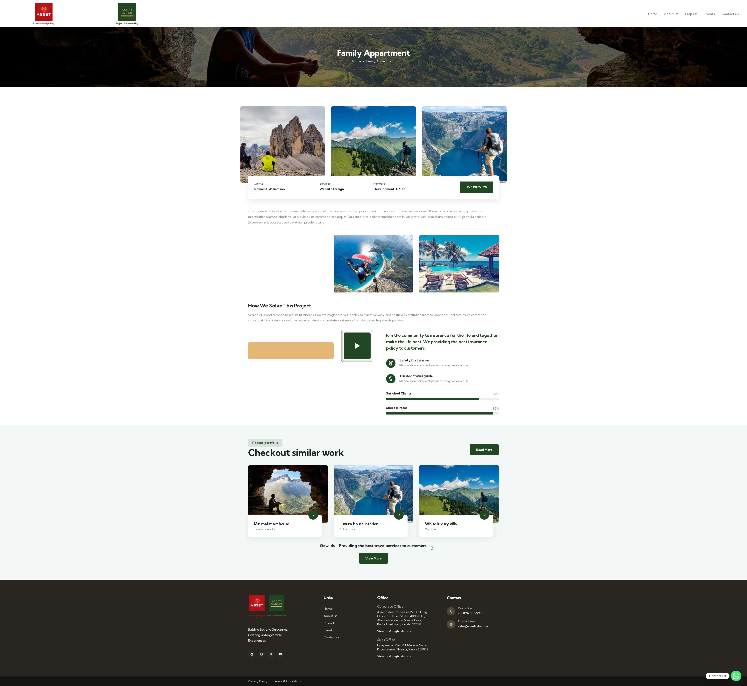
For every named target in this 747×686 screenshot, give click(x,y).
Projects (691, 14)
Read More (484, 450)
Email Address (466, 621)
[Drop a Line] (451, 611)
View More (373, 558)
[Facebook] (252, 654)
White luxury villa (355, 523)
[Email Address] (451, 624)
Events (709, 14)
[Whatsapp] (736, 676)
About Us (671, 14)
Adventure (262, 529)
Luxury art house (440, 523)
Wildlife (344, 529)
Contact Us (730, 14)
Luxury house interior (273, 523)
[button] (504, 146)
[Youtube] (280, 654)
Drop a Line (465, 608)
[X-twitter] (271, 654)
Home (652, 14)
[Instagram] (261, 654)
